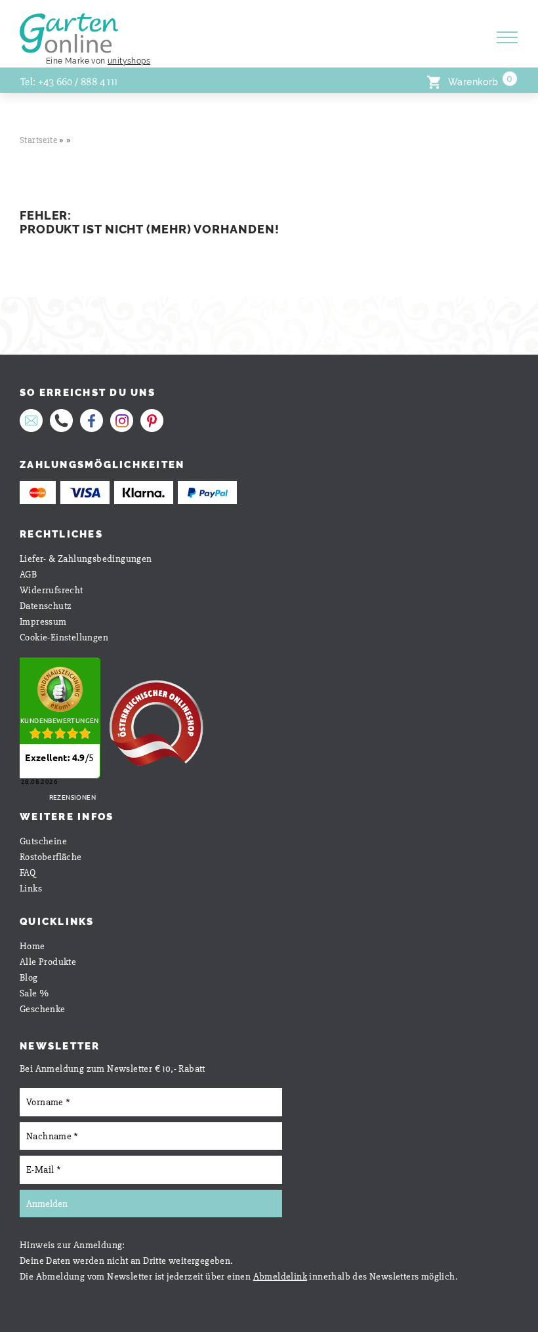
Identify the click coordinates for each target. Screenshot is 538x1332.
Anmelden (47, 1203)
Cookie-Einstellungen (64, 637)
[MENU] (509, 40)
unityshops (129, 61)
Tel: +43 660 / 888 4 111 (69, 81)
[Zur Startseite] (233, 26)
